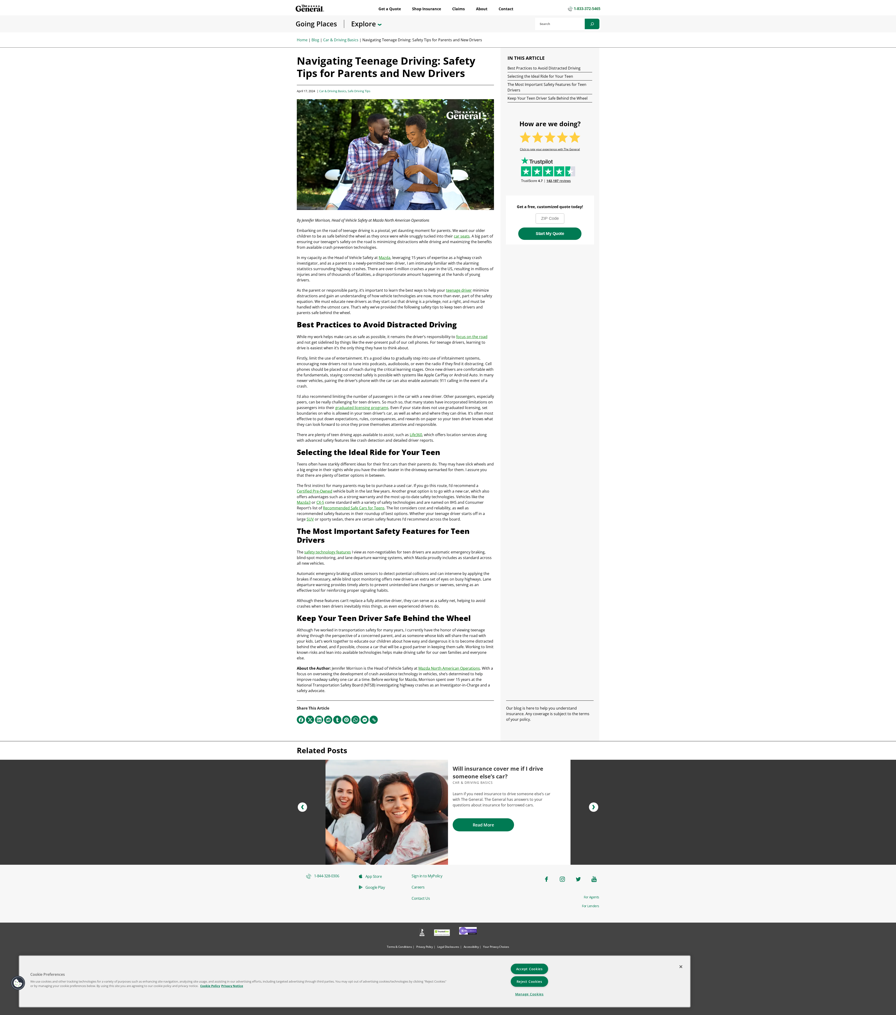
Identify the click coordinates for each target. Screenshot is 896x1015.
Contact (506, 8)
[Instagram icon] (562, 879)
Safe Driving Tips (359, 91)
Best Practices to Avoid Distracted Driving (544, 68)
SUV (310, 519)
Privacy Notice (232, 986)
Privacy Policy (424, 947)
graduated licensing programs (361, 407)
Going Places (316, 23)
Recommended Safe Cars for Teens (354, 508)
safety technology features (327, 552)
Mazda (384, 257)
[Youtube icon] (594, 879)
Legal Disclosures (448, 947)
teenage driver (459, 290)
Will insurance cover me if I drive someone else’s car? (498, 772)
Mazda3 (304, 502)
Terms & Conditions (399, 947)
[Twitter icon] (578, 879)
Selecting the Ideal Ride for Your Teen (540, 76)
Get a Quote (389, 8)
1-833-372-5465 (587, 9)
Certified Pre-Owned (314, 491)
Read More (483, 825)
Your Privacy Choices (496, 947)
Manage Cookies (529, 994)
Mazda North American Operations (449, 668)
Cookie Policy (210, 986)
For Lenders (590, 906)
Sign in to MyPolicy (427, 875)
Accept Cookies (529, 969)
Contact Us (421, 898)
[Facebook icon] (546, 879)
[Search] (592, 24)
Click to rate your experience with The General (550, 149)
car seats (462, 236)
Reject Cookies (529, 981)
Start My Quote (550, 233)
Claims (458, 8)
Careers (418, 887)
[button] (302, 807)
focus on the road (471, 336)
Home (302, 39)
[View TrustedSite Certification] (442, 933)
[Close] (681, 967)
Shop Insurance (426, 8)
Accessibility (471, 947)
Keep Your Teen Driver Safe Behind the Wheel (548, 98)
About (481, 8)
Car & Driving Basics (340, 39)
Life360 (416, 434)
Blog (315, 39)
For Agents (591, 897)
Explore (364, 23)
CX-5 (320, 502)
